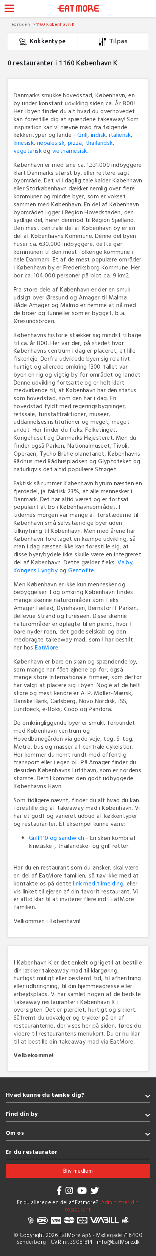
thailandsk (99, 142)
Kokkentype (48, 41)
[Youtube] (82, 1190)
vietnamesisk (69, 150)
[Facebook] (59, 1190)
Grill (82, 134)
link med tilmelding (98, 883)
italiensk (120, 134)
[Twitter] (94, 1190)
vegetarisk (28, 150)
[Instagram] (69, 1190)
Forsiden (21, 24)
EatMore (46, 647)
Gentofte (81, 570)
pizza (75, 142)
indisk (98, 134)
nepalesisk (50, 142)
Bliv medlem (78, 1171)
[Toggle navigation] (9, 9)
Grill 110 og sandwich (56, 837)
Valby (125, 562)
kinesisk (24, 142)
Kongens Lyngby (36, 570)
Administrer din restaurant (102, 1205)
